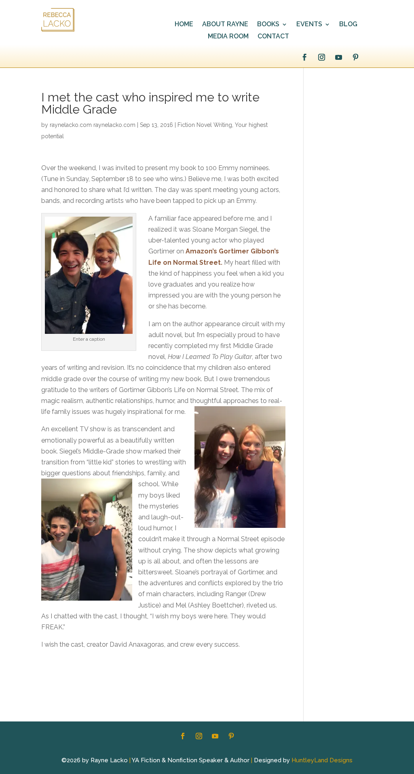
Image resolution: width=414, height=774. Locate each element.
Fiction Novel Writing (204, 125)
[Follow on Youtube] (339, 57)
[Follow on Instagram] (322, 57)
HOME (184, 24)
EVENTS (309, 24)
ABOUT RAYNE (225, 24)
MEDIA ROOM (228, 37)
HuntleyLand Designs (322, 760)
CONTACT (273, 37)
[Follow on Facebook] (305, 57)
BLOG (348, 24)
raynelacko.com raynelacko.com (92, 125)
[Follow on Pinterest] (356, 57)
